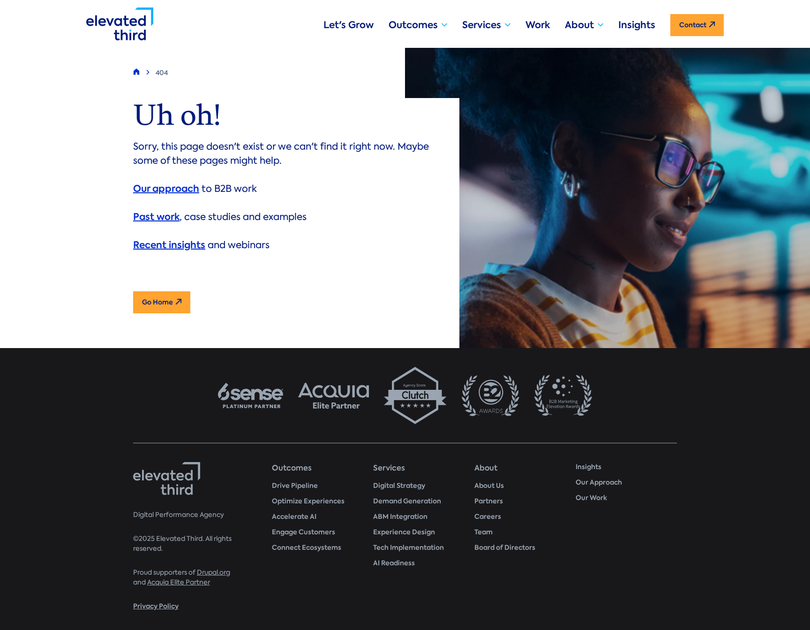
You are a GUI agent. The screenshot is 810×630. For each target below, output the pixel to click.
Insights (636, 25)
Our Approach (599, 482)
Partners (488, 501)
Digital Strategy (399, 486)
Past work (156, 217)
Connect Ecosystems (306, 548)
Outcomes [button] (413, 25)
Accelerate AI (294, 517)
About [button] (579, 25)
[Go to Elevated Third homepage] (197, 24)
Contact (692, 25)
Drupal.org (213, 572)
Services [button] (481, 25)
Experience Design (404, 532)
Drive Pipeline (295, 486)
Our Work (591, 498)
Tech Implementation (408, 548)
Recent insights (169, 245)
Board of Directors (504, 548)
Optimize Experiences (308, 501)
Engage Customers (303, 532)
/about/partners (405, 395)
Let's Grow (348, 25)
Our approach (166, 189)
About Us (489, 486)
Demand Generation (407, 501)
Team (483, 532)
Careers (487, 517)
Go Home (157, 302)
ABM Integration (400, 517)
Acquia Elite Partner (178, 582)
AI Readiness (394, 563)
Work (537, 25)
